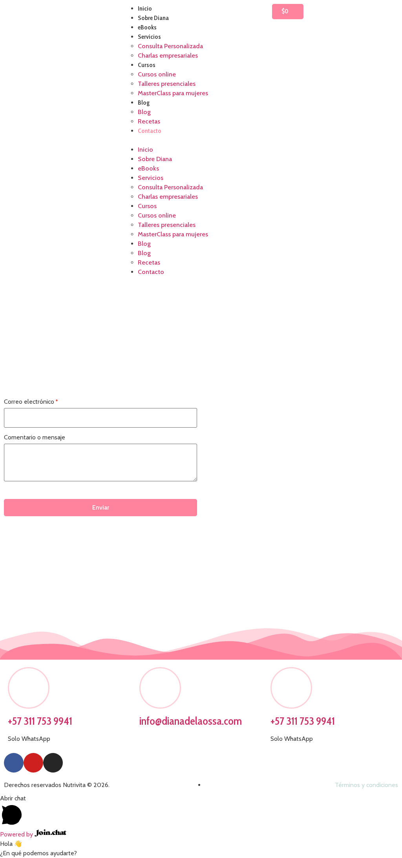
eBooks (147, 27)
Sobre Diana (153, 18)
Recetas (149, 121)
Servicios (149, 36)
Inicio (145, 8)
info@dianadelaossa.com (190, 720)
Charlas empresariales (168, 55)
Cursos (146, 65)
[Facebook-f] (14, 763)
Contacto (149, 130)
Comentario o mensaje (34, 437)
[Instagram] (53, 763)
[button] (201, 140)
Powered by (17, 834)
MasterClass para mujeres (173, 93)
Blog (144, 102)
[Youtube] (33, 763)
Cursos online (157, 74)
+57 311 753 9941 (40, 720)
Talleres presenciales (167, 83)
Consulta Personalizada (170, 46)
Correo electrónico (31, 402)
